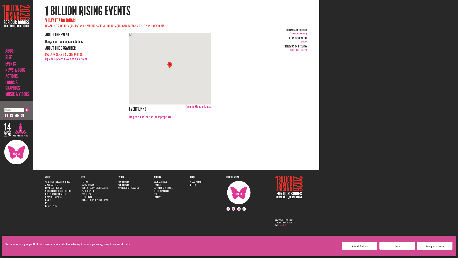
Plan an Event (123, 184)
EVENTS (10, 64)
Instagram (23, 116)
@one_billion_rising (298, 49)
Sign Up (16, 152)
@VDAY (304, 41)
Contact (157, 197)
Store (156, 193)
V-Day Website (196, 181)
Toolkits (157, 184)
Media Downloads (161, 190)
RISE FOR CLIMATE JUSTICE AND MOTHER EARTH (94, 189)
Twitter (12, 116)
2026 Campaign (52, 184)
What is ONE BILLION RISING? (57, 181)
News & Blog (15, 70)
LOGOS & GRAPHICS (12, 85)
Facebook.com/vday (298, 33)
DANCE (48, 200)
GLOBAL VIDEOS (160, 181)
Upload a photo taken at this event (66, 59)
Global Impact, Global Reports (58, 190)
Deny (397, 246)
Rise (8, 57)
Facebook (6, 116)
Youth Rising (86, 197)
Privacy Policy (51, 206)
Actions (11, 76)
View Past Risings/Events (128, 187)
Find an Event (123, 181)
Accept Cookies (360, 246)
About (10, 51)
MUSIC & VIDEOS (17, 94)
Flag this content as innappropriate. (150, 116)
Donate (193, 184)
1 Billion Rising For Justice (16, 25)
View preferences (435, 246)
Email (17, 116)
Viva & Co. (283, 225)
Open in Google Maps (198, 106)
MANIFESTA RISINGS (53, 187)
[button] (169, 65)
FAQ (46, 203)
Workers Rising (87, 184)
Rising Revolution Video (55, 193)
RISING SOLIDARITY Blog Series (94, 200)
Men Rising (86, 193)
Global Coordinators (53, 197)
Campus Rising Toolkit (163, 187)
